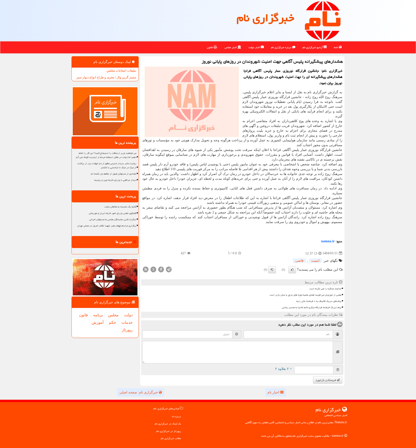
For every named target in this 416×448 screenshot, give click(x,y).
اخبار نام (273, 392)
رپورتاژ (127, 330)
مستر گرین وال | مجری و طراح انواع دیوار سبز (106, 77)
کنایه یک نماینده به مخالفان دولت (120, 206)
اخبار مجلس (231, 47)
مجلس (113, 315)
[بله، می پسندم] (292, 269)
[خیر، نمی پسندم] (272, 269)
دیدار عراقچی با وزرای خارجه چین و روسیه (115, 180)
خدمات (127, 322)
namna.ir (328, 241)
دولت (128, 315)
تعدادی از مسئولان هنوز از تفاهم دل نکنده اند (113, 173)
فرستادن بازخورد (326, 380)
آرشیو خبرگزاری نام (313, 47)
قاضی (299, 260)
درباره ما (176, 416)
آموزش (98, 322)
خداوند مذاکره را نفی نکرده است (325, 288)
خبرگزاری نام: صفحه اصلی (139, 392)
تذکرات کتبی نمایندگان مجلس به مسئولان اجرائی (112, 219)
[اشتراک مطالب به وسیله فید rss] (145, 269)
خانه (336, 47)
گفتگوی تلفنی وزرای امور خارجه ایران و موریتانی (112, 213)
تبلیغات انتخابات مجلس (121, 70)
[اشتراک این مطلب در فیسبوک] (161, 269)
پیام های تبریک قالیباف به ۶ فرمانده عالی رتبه (318, 301)
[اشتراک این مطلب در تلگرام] (168, 269)
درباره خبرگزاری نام (281, 47)
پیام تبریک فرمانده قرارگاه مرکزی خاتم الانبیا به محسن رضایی (311, 307)
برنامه (98, 315)
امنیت (315, 260)
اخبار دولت (254, 47)
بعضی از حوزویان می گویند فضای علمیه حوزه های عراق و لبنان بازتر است (305, 294)
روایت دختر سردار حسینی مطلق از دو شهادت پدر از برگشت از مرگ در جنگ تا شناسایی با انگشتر (106, 165)
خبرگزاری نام (265, 17)
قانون (210, 47)
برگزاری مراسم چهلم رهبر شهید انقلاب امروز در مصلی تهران (106, 225)
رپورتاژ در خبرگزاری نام (168, 431)
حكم (112, 322)
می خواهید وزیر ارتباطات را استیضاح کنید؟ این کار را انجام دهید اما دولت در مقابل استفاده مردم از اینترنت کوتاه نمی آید (106, 155)
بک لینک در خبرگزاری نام (168, 423)
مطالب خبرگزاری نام (171, 438)
